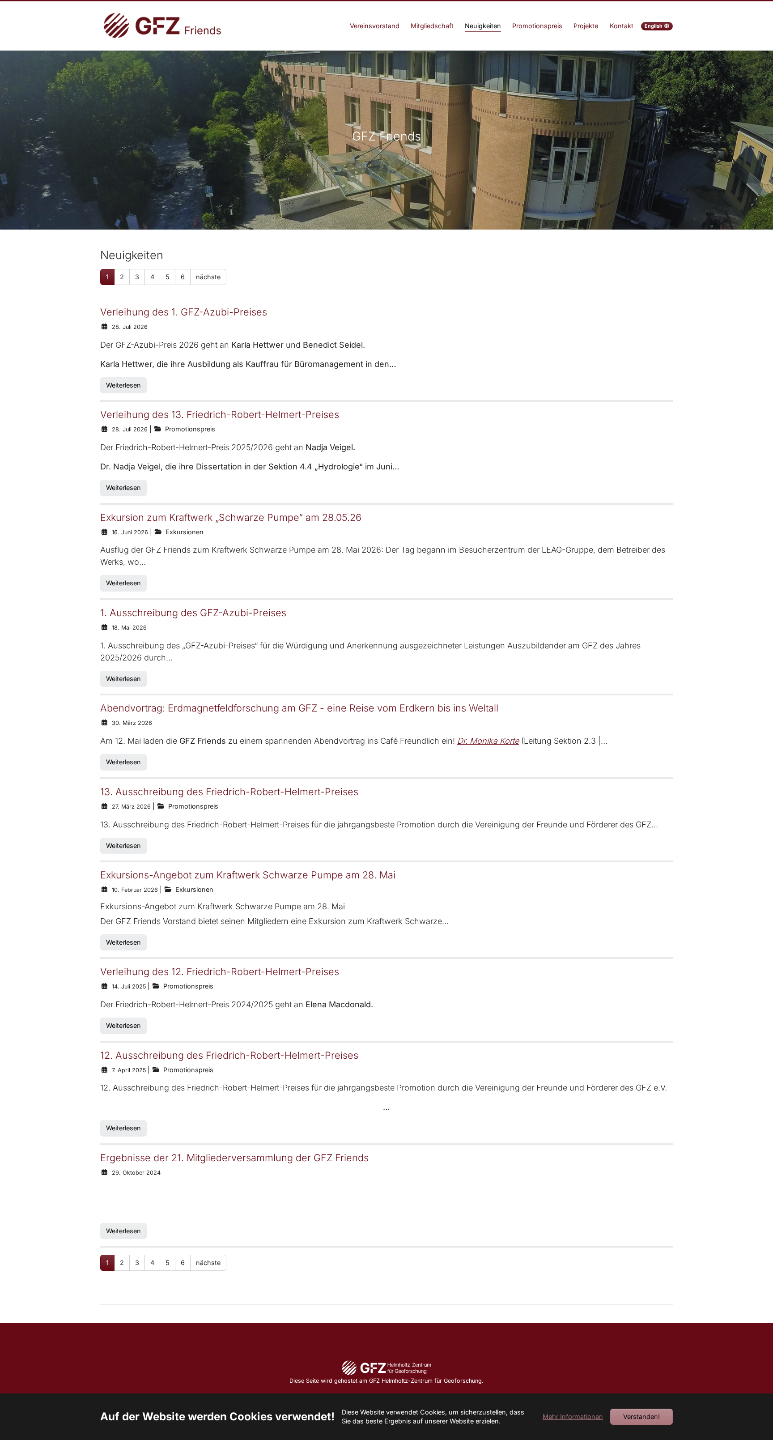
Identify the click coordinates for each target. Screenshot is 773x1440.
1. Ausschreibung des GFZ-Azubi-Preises (193, 612)
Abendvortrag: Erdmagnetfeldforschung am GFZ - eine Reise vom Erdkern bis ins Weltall (299, 708)
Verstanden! (641, 1416)
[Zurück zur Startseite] (162, 26)
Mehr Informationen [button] (573, 1416)
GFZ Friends (386, 136)
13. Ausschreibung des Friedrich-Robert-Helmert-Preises (229, 791)
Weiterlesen (123, 385)
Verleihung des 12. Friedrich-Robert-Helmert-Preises (219, 971)
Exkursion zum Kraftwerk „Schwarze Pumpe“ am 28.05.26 (230, 517)
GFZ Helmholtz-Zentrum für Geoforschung (425, 1380)
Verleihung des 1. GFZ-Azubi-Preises (183, 312)
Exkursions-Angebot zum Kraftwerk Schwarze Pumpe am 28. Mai (247, 875)
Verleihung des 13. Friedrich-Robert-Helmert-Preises (219, 414)
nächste (208, 277)
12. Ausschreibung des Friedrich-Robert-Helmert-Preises (229, 1055)
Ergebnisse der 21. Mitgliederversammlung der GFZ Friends (234, 1157)
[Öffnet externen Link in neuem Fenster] (386, 1367)
